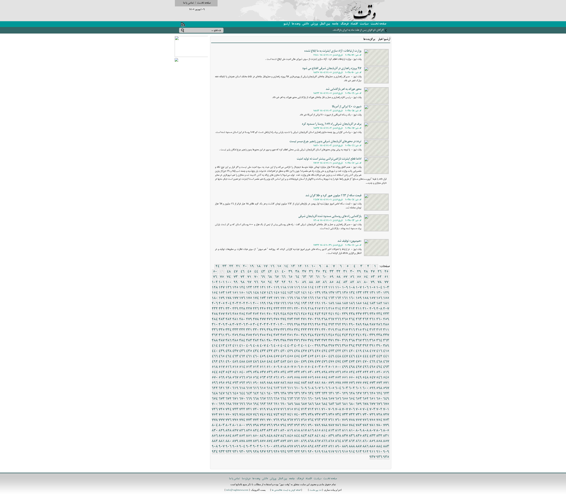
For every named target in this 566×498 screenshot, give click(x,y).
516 (228, 367)
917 (331, 452)
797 (263, 425)
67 (277, 277)
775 (235, 420)
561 (276, 377)
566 (242, 377)
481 (290, 362)
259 (386, 319)
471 (359, 362)
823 (263, 430)
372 (324, 340)
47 (236, 272)
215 (331, 309)
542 (228, 372)
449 (331, 356)
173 (263, 298)
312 (379, 330)
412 (228, 346)
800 (242, 425)
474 (338, 362)
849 (263, 436)
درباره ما (246, 478)
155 (386, 298)
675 (386, 404)
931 (235, 452)
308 (228, 324)
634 (311, 393)
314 (366, 330)
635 (304, 393)
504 (311, 367)
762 (324, 420)
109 (345, 287)
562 (270, 377)
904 (242, 446)
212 (352, 309)
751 (222, 415)
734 (338, 415)
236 (366, 314)
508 (283, 367)
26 (380, 272)
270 (311, 319)
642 (256, 393)
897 (290, 446)
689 (290, 404)
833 (372, 436)
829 (222, 430)
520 (379, 372)
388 (215, 340)
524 (352, 372)
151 (235, 293)
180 (215, 298)
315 (359, 330)
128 (215, 287)
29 (359, 272)
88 (311, 282)
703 (372, 409)
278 (256, 319)
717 (276, 409)
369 (345, 340)
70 (256, 277)
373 (318, 340)
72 (243, 277)
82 (352, 282)
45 (249, 272)
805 (386, 430)
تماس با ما (188, 3)
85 (332, 282)
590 (256, 383)
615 (263, 388)
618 (242, 388)
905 (235, 446)
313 (372, 330)
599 (372, 388)
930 (242, 452)
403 (290, 346)
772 (256, 420)
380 (270, 340)
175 (249, 298)
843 (304, 436)
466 (215, 356)
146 (270, 293)
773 (249, 420)
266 (338, 319)
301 (276, 324)
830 (215, 430)
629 (345, 393)
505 (304, 367)
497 (359, 367)
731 (359, 415)
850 (256, 436)
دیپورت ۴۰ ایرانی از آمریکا (346, 106)
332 (242, 330)
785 (345, 425)
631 (331, 393)
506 (297, 367)
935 (386, 457)
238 (352, 314)
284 (215, 319)
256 (228, 314)
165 (318, 298)
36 (311, 272)
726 (215, 409)
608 (311, 388)
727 (386, 415)
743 (276, 415)
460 (256, 356)
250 (270, 314)
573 (372, 383)
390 (379, 346)
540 (242, 372)
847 (276, 436)
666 (270, 399)
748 (242, 415)
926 (270, 452)
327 (276, 330)
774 (242, 420)
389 (386, 346)
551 (345, 377)
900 (270, 446)
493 (386, 367)
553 (331, 377)
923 (290, 452)
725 (222, 409)
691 (276, 404)
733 (345, 415)
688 (297, 404)
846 (283, 436)
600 (366, 388)
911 (372, 452)
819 (290, 430)
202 (242, 303)
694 (256, 404)
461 (249, 356)
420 (352, 351)
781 (372, 425)
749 (235, 415)
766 (297, 420)
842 (311, 436)
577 (345, 383)
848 (270, 436)
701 (386, 409)
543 (222, 372)
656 (338, 399)
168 (297, 298)
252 (256, 314)
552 (338, 377)
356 (256, 335)
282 (228, 319)
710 (324, 409)
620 (228, 388)
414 (215, 346)
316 (352, 330)
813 (331, 430)
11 (307, 266)
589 (263, 383)
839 (331, 436)
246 (297, 314)
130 (379, 293)
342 (352, 335)
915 (345, 452)
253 (249, 314)
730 (366, 415)
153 (222, 293)
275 (276, 319)
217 (318, 309)
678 (366, 404)
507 (290, 367)
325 (290, 330)
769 (276, 420)
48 (229, 272)
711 (318, 409)
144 (283, 293)
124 (242, 287)
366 (366, 340)
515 (235, 367)
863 (345, 441)
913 (359, 452)
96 (256, 282)
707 (345, 409)
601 (359, 388)
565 (249, 377)
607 (318, 388)
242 (324, 314)
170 (283, 298)
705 (359, 409)
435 (249, 351)
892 (324, 446)
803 (222, 425)
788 (324, 425)
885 (372, 446)
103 (386, 287)
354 (270, 335)
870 (297, 441)
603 (345, 388)
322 (311, 330)
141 (304, 293)
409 (249, 346)
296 (311, 324)
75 (222, 277)
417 (372, 351)
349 (304, 335)
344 (338, 335)
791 (304, 425)
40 (284, 272)
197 (276, 303)
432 (270, 351)
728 (379, 415)
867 (318, 441)
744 (270, 415)
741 (290, 415)
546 (379, 377)
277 (263, 319)
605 (331, 388)
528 (324, 372)
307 (235, 324)
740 (297, 415)
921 (304, 452)
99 (236, 282)
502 (324, 367)
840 (324, 436)
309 (222, 324)
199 (263, 303)
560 (283, 377)
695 (249, 404)
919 (318, 452)
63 (304, 277)
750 (228, 415)
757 (359, 420)
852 (242, 436)
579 (331, 383)
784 (352, 425)
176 (242, 298)
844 (297, 436)
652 (366, 399)
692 (270, 404)
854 (228, 436)
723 (235, 409)
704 (366, 409)
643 (249, 393)
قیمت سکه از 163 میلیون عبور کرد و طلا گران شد (333, 195)
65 (291, 277)
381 (263, 340)
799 (249, 425)
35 (318, 272)
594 (228, 383)
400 (311, 346)
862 (352, 441)
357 (249, 335)
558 (297, 377)
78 (380, 282)
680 (352, 404)
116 (297, 287)
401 (304, 346)
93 (277, 282)
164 (324, 298)
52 (380, 277)
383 (249, 340)
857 (386, 441)
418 (366, 351)
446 (352, 356)
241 (331, 314)
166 (311, 298)
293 (331, 324)
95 (263, 282)
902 (256, 446)
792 (297, 425)
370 (338, 340)
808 (366, 430)
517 (222, 367)
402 (297, 346)
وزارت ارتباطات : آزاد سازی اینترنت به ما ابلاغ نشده (332, 51)
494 (379, 367)
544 (215, 372)
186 (352, 303)
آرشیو (286, 24)
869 (304, 441)
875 (263, 441)
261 (372, 319)
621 (222, 388)
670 (242, 399)
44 (256, 272)
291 (345, 324)
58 (338, 277)
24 (218, 266)
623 (386, 393)
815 (318, 430)
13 (293, 266)
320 (324, 330)
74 (229, 277)
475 (331, 362)
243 (318, 314)
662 (297, 399)
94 (270, 282)
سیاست (364, 24)
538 (256, 372)
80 (366, 282)
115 (304, 287)
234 (379, 314)
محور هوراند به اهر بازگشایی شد (343, 89)
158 (366, 298)
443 (372, 356)
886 (366, 446)
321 (318, 330)
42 (270, 272)
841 (318, 436)
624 (379, 393)
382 (256, 340)
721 (249, 409)
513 (249, 367)
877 (249, 441)
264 (352, 319)
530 (311, 372)
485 (263, 362)
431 (276, 351)
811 (345, 430)
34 (325, 272)
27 (373, 272)
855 (222, 436)
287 (372, 324)
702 (379, 409)
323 (304, 330)
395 (345, 346)
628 (352, 393)
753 (386, 420)
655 (345, 399)
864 (338, 441)
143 (290, 293)
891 (331, 446)
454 (297, 356)
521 (372, 372)
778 (215, 420)
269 (318, 319)
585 (290, 383)
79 (373, 282)
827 (235, 430)
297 (304, 324)
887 (359, 446)
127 (222, 287)
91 (291, 282)
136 (338, 293)
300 (283, 324)
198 (270, 303)
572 (379, 383)
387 (222, 340)
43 (263, 272)
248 (283, 314)
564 (256, 377)
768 (283, 420)
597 (386, 388)
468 (379, 362)
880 (228, 441)
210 (366, 309)
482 (283, 362)
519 (386, 372)
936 (379, 457)
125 (235, 287)
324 (297, 330)
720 (256, 409)
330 (256, 330)
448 (338, 356)
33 (332, 272)
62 (311, 277)
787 (331, 425)
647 (222, 393)
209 (372, 309)
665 (276, 399)
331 (249, 330)
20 (245, 266)
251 (263, 314)
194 (297, 303)
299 (290, 324)
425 (318, 351)
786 (338, 425)
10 (314, 266)
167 (304, 298)
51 (386, 277)
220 (297, 309)
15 (279, 266)
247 (290, 314)
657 (331, 399)
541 (235, 372)
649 (386, 399)
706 (352, 409)
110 (338, 287)
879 (235, 441)
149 (249, 293)
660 (311, 399)
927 (263, 452)
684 (324, 404)
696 (242, 404)
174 (256, 298)
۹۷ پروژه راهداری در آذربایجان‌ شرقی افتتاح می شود (331, 68)
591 (249, 383)
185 (359, 303)
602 (352, 388)
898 (283, 446)
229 (235, 309)
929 (249, 452)
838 (338, 436)
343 (345, 335)
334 (228, 330)
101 (222, 282)
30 (352, 272)
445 (359, 356)
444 (366, 356)
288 (366, 324)
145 (276, 293)
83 (345, 282)
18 (259, 266)
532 (297, 372)
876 (256, 441)
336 (215, 330)
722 (242, 409)
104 (379, 287)
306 (242, 324)
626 (366, 393)
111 (331, 287)
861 (359, 441)
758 (352, 420)
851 (249, 436)
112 (324, 287)
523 (359, 372)
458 (270, 356)
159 (359, 298)
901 (263, 446)
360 (228, 335)
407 (263, 346)
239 (345, 314)
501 (331, 367)
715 (290, 409)
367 (359, 340)
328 (270, 330)
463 (235, 356)
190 (324, 303)
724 (228, 409)
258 (215, 314)
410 (242, 346)
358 (242, 335)
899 (276, 446)
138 (324, 293)
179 (222, 298)
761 (331, 420)
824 (256, 430)
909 (386, 452)
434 (256, 351)
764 (311, 420)
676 (379, 404)
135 (345, 293)
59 (332, 277)
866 (324, 441)
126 (228, 287)
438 (228, 351)
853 (235, 436)
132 (366, 293)
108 (352, 287)
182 (379, 303)
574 (366, 383)
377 (290, 340)
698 (228, 404)
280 (242, 319)
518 (215, 367)
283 (222, 319)
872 (283, 441)
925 (276, 452)
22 (231, 266)
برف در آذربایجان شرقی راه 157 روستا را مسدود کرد (331, 124)
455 (290, 356)
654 (352, 399)
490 (228, 362)
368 (352, 340)
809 (359, 430)
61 (318, 277)
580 (324, 383)
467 (386, 362)
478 (311, 362)
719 (263, 409)
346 (324, 335)
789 (318, 425)
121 (263, 287)
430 (283, 351)
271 (304, 319)
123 (249, 287)
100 (228, 282)
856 (215, 436)
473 (345, 362)
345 (331, 335)
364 (379, 340)
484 (270, 362)
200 (256, 303)
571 (386, 383)
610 (297, 388)
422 (338, 351)
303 (263, 324)
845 (290, 436)
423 (331, 351)
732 (352, 415)
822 (270, 430)
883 (386, 446)
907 (222, 446)
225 (263, 309)
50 (215, 272)
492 (215, 362)
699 (222, 404)
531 (304, 372)
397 (331, 346)
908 (215, 446)
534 (283, 372)
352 (283, 335)
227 (249, 309)
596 (215, 383)
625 (372, 393)
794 (283, 425)
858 (379, 441)
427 (304, 351)
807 (372, 430)
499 (345, 367)
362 (215, 335)
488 (242, 362)
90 (297, 282)
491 (222, 362)
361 (222, 335)
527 (331, 372)
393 (359, 346)
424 (324, 351)
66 (284, 277)
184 (366, 303)
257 (222, 314)
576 (352, 383)
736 (324, 415)
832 (379, 436)
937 (372, 457)
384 (242, 340)
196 (283, 303)
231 (222, 309)
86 (325, 282)
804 (215, 425)
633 (318, 393)
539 (249, 372)
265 (345, 319)
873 (276, 441)
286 (379, 324)
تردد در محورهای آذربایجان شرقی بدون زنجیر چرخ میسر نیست (325, 141)
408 (256, 346)
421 (345, 351)
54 (366, 277)
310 (215, 324)
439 (222, 351)
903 (249, 446)
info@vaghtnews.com (237, 490)
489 (235, 362)
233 (386, 314)
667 (263, 399)
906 (228, 446)
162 (338, 298)
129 (386, 293)
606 (324, 388)
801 (235, 425)
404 (283, 346)
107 (359, 287)
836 (352, 436)
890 (338, 446)
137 (331, 293)
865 (331, 441)
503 (318, 367)
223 (276, 309)
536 (270, 372)
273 (290, 319)
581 (318, 383)
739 (304, 415)
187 (345, 303)
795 (276, 425)
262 (366, 319)
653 (359, 399)
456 (283, 356)
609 (304, 388)
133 (359, 293)
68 (270, 277)
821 (276, 430)
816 (311, 430)
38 (297, 272)
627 (359, 393)
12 (300, 266)
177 (235, 298)
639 (276, 393)
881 (222, 441)
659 (318, 399)
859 (372, 441)
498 (352, 367)
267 (331, 319)
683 (331, 404)
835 (359, 436)
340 (366, 335)
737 (318, 415)
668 (256, 399)
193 (304, 303)
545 (386, 377)
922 (297, 452)
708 (338, 409)
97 (249, 282)
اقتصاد (354, 24)
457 (276, 356)
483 (276, 362)
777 (222, 420)
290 (352, 324)
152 (228, 293)
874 (270, 441)
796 (270, 425)
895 (304, 446)
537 (263, 372)
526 (338, 372)
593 (235, 383)
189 (331, 303)
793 (290, 425)
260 (379, 319)
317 (345, 330)
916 (338, 452)
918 (324, 452)
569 (222, 377)
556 (311, 377)
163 (331, 298)
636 (297, 393)
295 (318, 324)
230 (228, 309)
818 (297, 430)
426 (311, 351)
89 (304, 282)
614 (270, 388)
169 (290, 298)
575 (359, 383)
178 (228, 298)
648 (215, 393)
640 (270, 393)
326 (283, 330)
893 (318, 446)
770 (270, 420)
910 (379, 452)
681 (345, 404)
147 (263, 293)
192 (311, 303)
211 (359, 309)
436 (242, 351)
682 (338, 404)
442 (379, 356)
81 (359, 282)
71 (249, 277)
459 (263, 356)
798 (256, 425)
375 (304, 340)
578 (338, 383)
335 (222, 330)
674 (215, 399)
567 (235, 377)
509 (276, 367)
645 (235, 393)
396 (338, 346)
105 (372, 287)
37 (304, 272)
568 (228, 377)
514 (242, 367)
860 (366, 441)
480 (297, 362)
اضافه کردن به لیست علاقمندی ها (286, 490)
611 (290, 388)
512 (256, 367)
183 (372, 303)
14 (286, 266)
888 (352, 446)
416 (379, 351)
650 (379, 399)
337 (386, 335)
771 (263, 420)
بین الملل (325, 24)
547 (372, 377)
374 (311, 340)
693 (263, 404)
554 (324, 377)
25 (386, 272)
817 (304, 430)
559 (290, 377)
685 (318, 404)
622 (215, 388)
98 (243, 282)
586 (283, 383)
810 (352, 430)
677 (372, 404)
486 (256, 362)
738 (311, 415)
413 (222, 346)
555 (318, 377)
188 (338, 303)
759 (345, 420)
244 (311, 314)
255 (235, 314)
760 (338, 420)
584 (297, 383)
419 (359, 351)
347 (318, 335)
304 (256, 324)
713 (304, 409)
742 (283, 415)
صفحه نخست (204, 3)
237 (359, 314)
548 (366, 377)
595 (222, 383)
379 (276, 340)
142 (297, 293)
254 (242, 314)
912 (366, 452)
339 (372, 335)
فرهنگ (344, 24)
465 (222, 356)
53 (373, 277)
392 (366, 346)
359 (235, 335)
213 (345, 309)
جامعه (335, 24)
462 (242, 356)
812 (338, 430)
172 (270, 298)
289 (359, 324)
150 (242, 293)
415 (386, 351)
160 (352, 298)
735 (331, 415)
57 (345, 277)
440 (215, 351)
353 (276, 335)
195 (290, 303)
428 (297, 351)
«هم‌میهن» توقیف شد (349, 241)
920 (311, 452)
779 (386, 425)
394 (352, 346)
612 (283, 388)
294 (324, 324)
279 (249, 319)
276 (270, 319)
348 (311, 335)
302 (270, 324)
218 (311, 309)
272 (297, 319)
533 (290, 372)
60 (325, 277)
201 (249, 303)
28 (366, 272)
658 (324, 399)
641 (263, 393)
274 (283, 319)
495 (372, 367)
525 (345, 372)
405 (276, 346)
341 (359, 335)
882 (215, 441)
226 (256, 309)
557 (304, 377)
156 (379, 298)
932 (228, 452)
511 (263, 367)
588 (270, 383)
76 (215, 277)
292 (338, 324)
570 (215, 377)
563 (263, 377)
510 (270, 367)
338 (379, 335)
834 (366, 436)
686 (311, 404)
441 (386, 356)
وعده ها (296, 24)
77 (386, 282)
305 (249, 324)
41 (277, 272)
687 (304, 404)
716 (283, 409)
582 (311, 383)
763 (318, 420)
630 (338, 393)
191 (318, 303)
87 (318, 282)
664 (283, 399)
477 (318, 362)
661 (304, 399)
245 (304, 314)
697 (235, 404)
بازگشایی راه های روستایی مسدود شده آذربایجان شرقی (329, 216)
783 (359, 425)
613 (276, 388)
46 (243, 272)
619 (235, 388)
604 (338, 388)
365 (372, 340)
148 (256, 293)
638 (283, 393)
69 (263, 277)
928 (256, 452)
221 (290, 309)
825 (249, 430)
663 (290, 399)
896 (297, 446)
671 (235, 399)
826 (242, 430)
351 (290, 335)
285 (386, 324)
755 (372, 420)
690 (283, 404)
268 (324, 319)
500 (338, 367)
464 (228, 356)
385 (235, 340)
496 (366, 367)
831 (386, 436)
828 (228, 430)
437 (235, 351)
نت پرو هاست (315, 490)
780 (379, 425)
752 (215, 415)
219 (304, 309)
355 (263, 335)
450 (324, 356)
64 (297, 277)
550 (352, 377)
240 (338, 314)
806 (379, 430)
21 (238, 266)
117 (290, 287)
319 (331, 330)
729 (372, 415)
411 (235, 346)
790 (311, 425)
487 (249, 362)
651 (372, 399)
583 (304, 383)
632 (324, 393)
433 (263, 351)
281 (235, 319)
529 (318, 372)
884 (379, 446)
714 (297, 409)
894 (311, 446)
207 (386, 309)
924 (283, 452)
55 (359, 277)
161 (345, 298)
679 (359, 404)
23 (224, 266)
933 (222, 452)
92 (284, 282)
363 (386, 340)
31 (345, 272)
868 (311, 441)
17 (266, 266)
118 (283, 287)
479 (304, 362)
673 (222, 399)
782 (366, 425)
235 (372, 314)
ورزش (314, 24)
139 (318, 293)
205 (222, 303)
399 (318, 346)
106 (366, 287)
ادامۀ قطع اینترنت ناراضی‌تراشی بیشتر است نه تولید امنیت (329, 159)
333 (235, 330)
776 (228, 420)
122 (256, 287)
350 (297, 335)
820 (283, 430)
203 (235, 303)
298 (297, 324)
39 (291, 272)
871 (290, 441)
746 (256, 415)
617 (249, 388)
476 (324, 362)
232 (215, 309)
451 (318, 356)
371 (331, 340)
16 (272, 266)
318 (338, 330)
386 (228, 340)
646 (228, 393)
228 (242, 309)
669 (249, 399)
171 (276, 298)
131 (372, 293)
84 (338, 282)
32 (338, 272)
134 (352, 293)
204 (228, 303)
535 (276, 372)
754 (379, 420)
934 (215, 452)
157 (372, 298)
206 (215, 303)
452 (311, 356)
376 (297, 340)
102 (215, 282)
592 (242, 383)
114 (311, 287)
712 (311, 409)
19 (252, 266)
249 (276, 314)
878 (242, 441)
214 (338, 309)
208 (379, 309)
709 (331, 409)
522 (366, 372)
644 (242, 393)
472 (352, 362)
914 (352, 452)
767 (290, 420)
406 (270, 346)
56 (352, 277)
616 (256, 388)
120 (270, 287)
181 (386, 303)
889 (345, 446)
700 (215, 404)
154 (215, 293)
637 (290, 393)
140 (311, 293)
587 (276, 383)
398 (324, 346)
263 (359, 319)
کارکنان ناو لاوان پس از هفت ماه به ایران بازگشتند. (358, 30)
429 (290, 351)
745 (263, 415)
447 (345, 356)
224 (270, 309)
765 (304, 420)
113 (318, 287)
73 (236, 277)
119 (276, 287)
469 (372, 362)
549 (359, 377)
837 (345, 436)
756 (366, 420)
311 (386, 330)
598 (379, 388)
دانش (305, 24)
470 (366, 362)
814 (324, 430)
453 (304, 356)
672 (228, 399)
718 (270, 409)
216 (324, 309)
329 (263, 330)
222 (283, 309)
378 (283, 340)
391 (372, 346)
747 (249, 415)
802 (228, 425)
